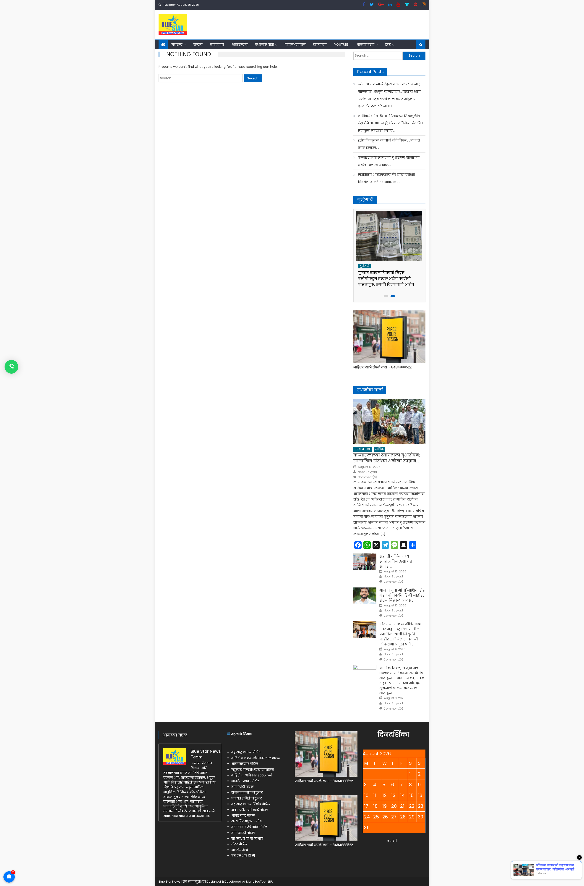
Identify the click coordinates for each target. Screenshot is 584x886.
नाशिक (379, 449)
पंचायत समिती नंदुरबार (246, 798)
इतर (388, 44)
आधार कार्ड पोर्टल (243, 815)
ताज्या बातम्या (362, 449)
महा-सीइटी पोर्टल (243, 833)
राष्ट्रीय (197, 44)
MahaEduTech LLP (259, 881)
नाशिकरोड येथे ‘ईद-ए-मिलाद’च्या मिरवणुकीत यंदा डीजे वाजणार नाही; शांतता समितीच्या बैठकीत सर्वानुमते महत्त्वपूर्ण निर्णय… (390, 123)
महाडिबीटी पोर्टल (242, 786)
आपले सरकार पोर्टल (245, 781)
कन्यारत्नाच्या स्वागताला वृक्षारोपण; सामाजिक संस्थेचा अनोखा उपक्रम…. (389, 161)
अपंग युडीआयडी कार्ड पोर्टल (249, 809)
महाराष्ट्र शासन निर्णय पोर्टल (250, 804)
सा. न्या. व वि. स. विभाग (247, 838)
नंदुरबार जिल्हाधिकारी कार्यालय (252, 769)
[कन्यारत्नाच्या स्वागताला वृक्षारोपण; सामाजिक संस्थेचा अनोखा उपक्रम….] (389, 421)
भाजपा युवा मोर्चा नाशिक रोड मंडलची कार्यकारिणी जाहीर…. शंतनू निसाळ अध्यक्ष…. (402, 595)
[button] (11, 367)
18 (375, 806)
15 (411, 795)
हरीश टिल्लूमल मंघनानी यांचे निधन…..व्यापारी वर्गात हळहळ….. (389, 144)
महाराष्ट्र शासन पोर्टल (246, 752)
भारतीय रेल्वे (239, 850)
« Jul (392, 840)
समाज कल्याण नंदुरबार (247, 792)
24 (367, 817)
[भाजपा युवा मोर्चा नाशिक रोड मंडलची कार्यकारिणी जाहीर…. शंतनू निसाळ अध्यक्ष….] (364, 595)
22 (412, 806)
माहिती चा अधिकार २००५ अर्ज (251, 775)
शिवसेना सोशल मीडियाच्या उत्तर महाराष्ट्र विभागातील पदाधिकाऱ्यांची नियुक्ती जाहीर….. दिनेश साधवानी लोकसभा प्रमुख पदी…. (400, 634)
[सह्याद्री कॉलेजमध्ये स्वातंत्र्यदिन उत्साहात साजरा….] (364, 561)
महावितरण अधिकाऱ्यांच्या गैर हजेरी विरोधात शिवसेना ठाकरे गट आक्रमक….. (386, 178)
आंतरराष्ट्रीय (240, 44)
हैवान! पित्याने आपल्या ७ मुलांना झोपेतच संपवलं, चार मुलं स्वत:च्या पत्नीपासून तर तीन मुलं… (385, 278)
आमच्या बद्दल (365, 44)
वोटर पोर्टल (239, 844)
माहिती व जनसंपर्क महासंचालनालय (255, 758)
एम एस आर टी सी (243, 855)
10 (366, 795)
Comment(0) (367, 477)
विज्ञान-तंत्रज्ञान (295, 44)
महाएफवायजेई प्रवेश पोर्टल (249, 827)
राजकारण (319, 44)
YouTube (341, 44)
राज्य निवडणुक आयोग (246, 821)
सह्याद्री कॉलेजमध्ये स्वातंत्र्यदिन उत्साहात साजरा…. (395, 561)
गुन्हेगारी (365, 266)
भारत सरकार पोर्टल (244, 763)
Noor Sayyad (367, 472)
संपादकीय (217, 44)
